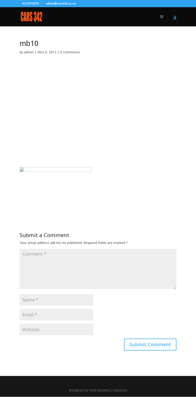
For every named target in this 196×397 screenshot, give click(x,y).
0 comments (70, 52)
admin (29, 52)
